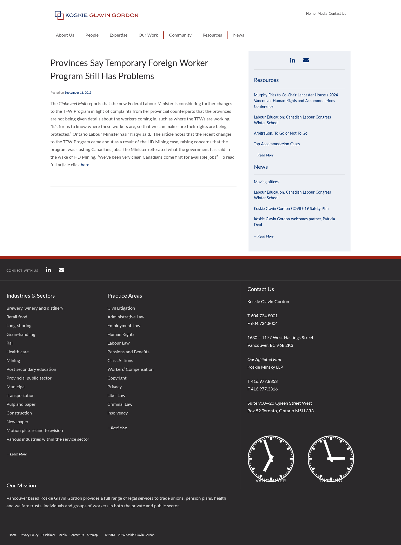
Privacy (114, 387)
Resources (212, 35)
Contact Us (337, 14)
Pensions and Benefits (128, 352)
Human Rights (120, 334)
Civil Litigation (121, 308)
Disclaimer (48, 535)
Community (180, 35)
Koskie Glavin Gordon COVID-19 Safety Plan (291, 209)
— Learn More (17, 454)
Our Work (148, 35)
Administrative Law (126, 317)
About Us (65, 35)
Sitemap (92, 535)
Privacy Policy (29, 535)
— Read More (264, 155)
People (91, 35)
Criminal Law (120, 404)
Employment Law (123, 326)
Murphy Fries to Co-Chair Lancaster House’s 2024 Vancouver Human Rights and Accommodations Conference (296, 101)
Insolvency (117, 413)
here (85, 165)
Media (322, 14)
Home (311, 14)
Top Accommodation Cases (277, 144)
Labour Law (118, 343)
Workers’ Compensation (130, 369)
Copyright (117, 378)
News (238, 35)
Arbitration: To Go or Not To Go (280, 133)
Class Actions (120, 361)
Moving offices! (267, 182)
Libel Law (116, 395)
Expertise (118, 35)
